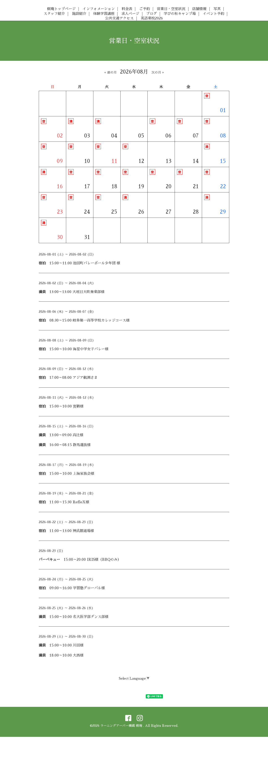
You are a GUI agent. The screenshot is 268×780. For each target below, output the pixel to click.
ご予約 (144, 9)
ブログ (151, 14)
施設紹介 (79, 14)
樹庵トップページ (61, 9)
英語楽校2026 (152, 18)
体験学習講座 (104, 14)
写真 (217, 9)
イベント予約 (213, 14)
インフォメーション (99, 9)
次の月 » (158, 72)
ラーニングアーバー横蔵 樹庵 (121, 725)
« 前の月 (110, 72)
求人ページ (130, 14)
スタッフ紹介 (54, 14)
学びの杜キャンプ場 (180, 14)
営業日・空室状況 (171, 9)
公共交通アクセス (119, 18)
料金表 (127, 9)
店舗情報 (199, 9)
